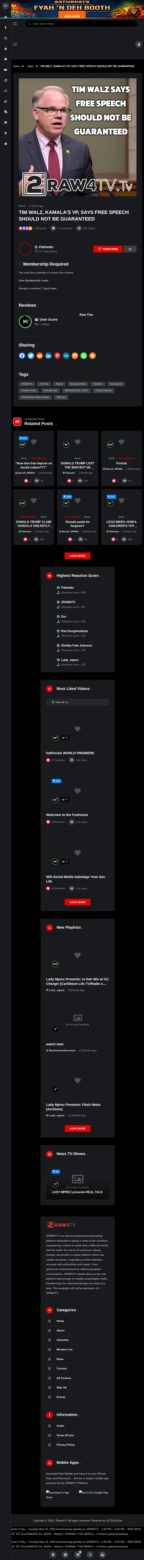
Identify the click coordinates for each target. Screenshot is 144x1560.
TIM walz (60, 397)
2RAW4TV (27, 384)
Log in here (49, 288)
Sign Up (62, 1387)
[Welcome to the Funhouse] (77, 791)
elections (98, 384)
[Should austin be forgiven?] (77, 500)
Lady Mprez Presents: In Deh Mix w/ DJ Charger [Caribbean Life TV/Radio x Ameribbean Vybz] (77, 983)
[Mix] (75, 355)
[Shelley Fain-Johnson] (49, 647)
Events (61, 1396)
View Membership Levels (33, 280)
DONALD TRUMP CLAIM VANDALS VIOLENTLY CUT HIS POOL (33, 526)
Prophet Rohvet (104, 390)
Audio (60, 1425)
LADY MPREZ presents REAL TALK (77, 1192)
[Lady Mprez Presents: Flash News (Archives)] (77, 1081)
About (60, 1330)
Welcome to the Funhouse (67, 815)
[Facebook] (22, 355)
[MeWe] (66, 355)
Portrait (121, 463)
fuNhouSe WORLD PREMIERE (70, 753)
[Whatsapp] (83, 355)
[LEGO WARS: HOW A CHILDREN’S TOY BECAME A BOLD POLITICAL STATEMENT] (121, 500)
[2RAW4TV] (49, 604)
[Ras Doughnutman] (49, 633)
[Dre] (49, 619)
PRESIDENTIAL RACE (76, 390)
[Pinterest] (57, 355)
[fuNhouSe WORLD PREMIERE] (77, 729)
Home (16, 66)
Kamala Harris (29, 390)
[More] (92, 355)
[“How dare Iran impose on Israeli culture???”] (33, 442)
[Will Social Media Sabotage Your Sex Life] (77, 853)
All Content (64, 1377)
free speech (116, 384)
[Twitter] (31, 355)
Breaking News (78, 384)
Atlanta (59, 384)
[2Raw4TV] (76, 44)
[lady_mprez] (49, 662)
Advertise (63, 1339)
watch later (55, 1044)
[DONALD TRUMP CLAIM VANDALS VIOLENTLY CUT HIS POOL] (33, 500)
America (44, 384)
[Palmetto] (25, 248)
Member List (64, 1349)
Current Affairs (29, 517)
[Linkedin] (48, 355)
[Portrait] (121, 442)
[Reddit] (39, 355)
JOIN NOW (72, 16)
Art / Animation (73, 517)
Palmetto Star (50, 390)
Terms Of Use (65, 1435)
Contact (62, 1368)
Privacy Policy (66, 1444)
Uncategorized (38, 458)
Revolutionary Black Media (35, 397)
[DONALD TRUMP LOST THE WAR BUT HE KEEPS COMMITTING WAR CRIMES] (77, 442)
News (31, 66)
